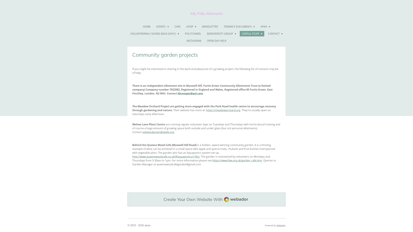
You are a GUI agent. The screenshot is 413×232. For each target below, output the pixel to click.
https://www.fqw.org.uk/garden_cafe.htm (237, 160)
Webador (281, 225)
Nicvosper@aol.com (191, 93)
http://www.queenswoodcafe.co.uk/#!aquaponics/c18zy (166, 156)
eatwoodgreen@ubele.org (158, 132)
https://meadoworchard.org (223, 110)
